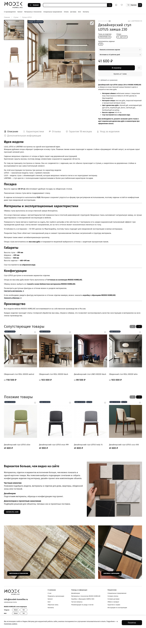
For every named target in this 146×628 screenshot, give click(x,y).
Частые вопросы (76, 602)
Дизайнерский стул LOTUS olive (17, 445)
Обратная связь (53, 605)
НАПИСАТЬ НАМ (12, 512)
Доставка (73, 12)
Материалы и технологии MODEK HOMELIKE (85, 596)
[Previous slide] (31, 53)
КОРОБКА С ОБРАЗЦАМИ (111, 573)
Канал (16, 610)
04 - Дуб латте (122, 37)
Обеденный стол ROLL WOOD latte (123, 374)
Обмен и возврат (113, 602)
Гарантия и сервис (114, 605)
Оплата (66, 12)
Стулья (16, 17)
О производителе (10, 12)
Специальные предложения (52, 12)
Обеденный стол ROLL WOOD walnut (19, 374)
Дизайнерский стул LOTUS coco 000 (124, 445)
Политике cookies (10, 624)
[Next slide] (14, 85)
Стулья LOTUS (27, 17)
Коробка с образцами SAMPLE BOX (82, 599)
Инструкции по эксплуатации (117, 607)
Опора (118, 34)
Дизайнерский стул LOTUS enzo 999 (54, 445)
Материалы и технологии (33, 12)
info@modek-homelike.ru (16, 599)
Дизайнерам (75, 593)
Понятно (132, 622)
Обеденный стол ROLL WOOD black (53, 374)
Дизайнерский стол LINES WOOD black (90, 374)
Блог (79, 12)
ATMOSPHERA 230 (104, 37)
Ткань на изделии (104, 34)
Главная (7, 17)
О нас (49, 593)
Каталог (36, 5)
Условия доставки (113, 599)
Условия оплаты (113, 596)
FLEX (100, 44)
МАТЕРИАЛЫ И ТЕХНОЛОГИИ (18, 573)
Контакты (86, 12)
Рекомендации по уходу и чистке (82, 605)
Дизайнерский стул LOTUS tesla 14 (88, 445)
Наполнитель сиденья (106, 41)
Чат (24, 610)
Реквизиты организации (56, 596)
